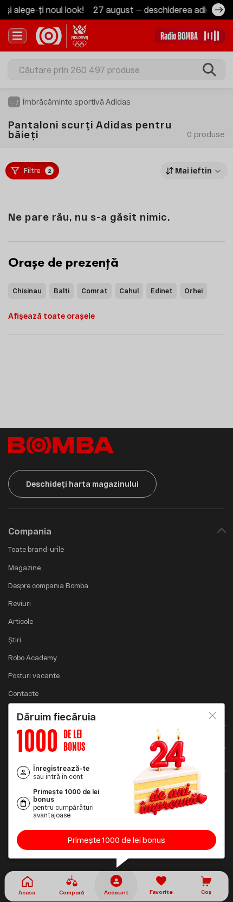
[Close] (212, 715)
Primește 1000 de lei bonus (116, 840)
